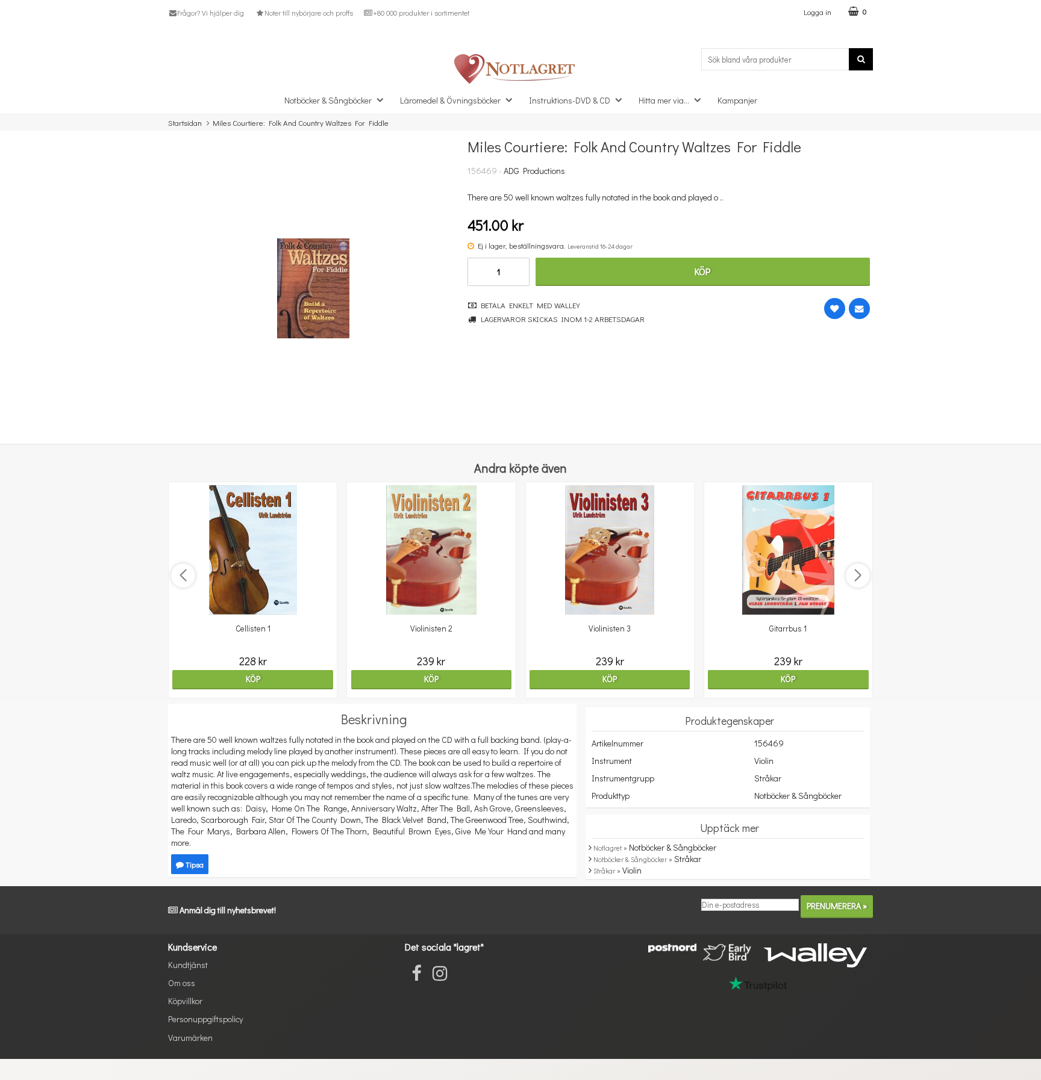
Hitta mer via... (664, 100)
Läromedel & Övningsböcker (450, 100)
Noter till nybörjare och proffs (308, 12)
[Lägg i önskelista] (834, 308)
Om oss (181, 982)
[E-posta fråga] (859, 308)
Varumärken (190, 1037)
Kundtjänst (188, 964)
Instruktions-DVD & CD (569, 100)
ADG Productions (534, 170)
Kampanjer (737, 100)
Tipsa (194, 864)
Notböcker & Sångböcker (328, 100)
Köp (702, 271)
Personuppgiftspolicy (205, 1019)
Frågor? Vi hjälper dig (210, 12)
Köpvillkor (185, 1001)
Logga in (817, 12)
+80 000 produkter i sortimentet (421, 12)
